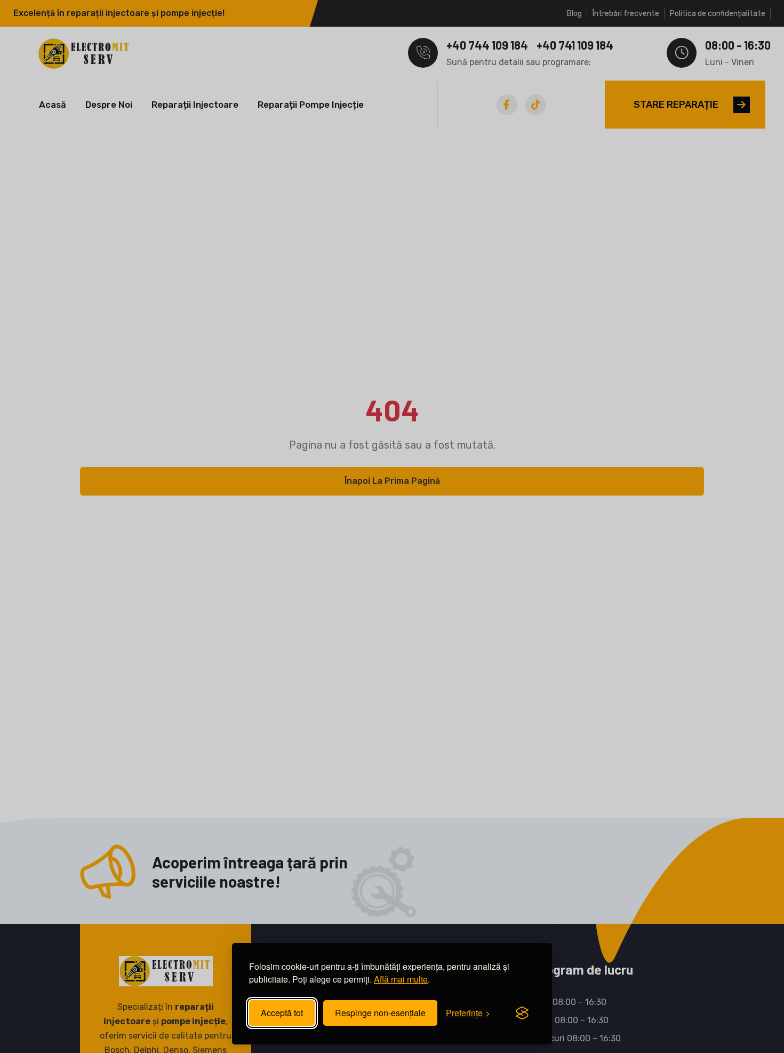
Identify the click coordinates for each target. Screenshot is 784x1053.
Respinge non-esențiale (380, 1013)
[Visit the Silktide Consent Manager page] (522, 1013)
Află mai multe (401, 979)
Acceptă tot (282, 1013)
